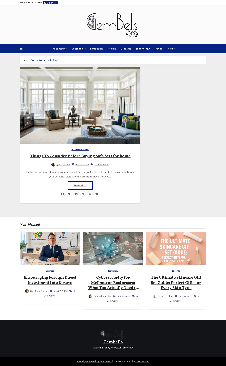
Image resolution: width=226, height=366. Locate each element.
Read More (80, 185)
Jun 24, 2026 (60, 291)
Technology (143, 48)
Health (111, 48)
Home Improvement (80, 150)
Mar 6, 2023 (82, 164)
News (170, 48)
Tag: (45, 60)
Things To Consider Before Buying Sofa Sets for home (80, 156)
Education (96, 48)
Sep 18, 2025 (185, 296)
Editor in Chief (165, 296)
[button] (21, 49)
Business (77, 48)
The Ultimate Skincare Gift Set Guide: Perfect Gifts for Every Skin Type (176, 283)
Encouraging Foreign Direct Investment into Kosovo (50, 280)
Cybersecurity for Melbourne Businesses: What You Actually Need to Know (113, 285)
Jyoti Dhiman (63, 164)
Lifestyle (125, 48)
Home (24, 60)
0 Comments (102, 164)
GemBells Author (39, 291)
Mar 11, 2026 (123, 296)
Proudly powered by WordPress (94, 361)
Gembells (113, 342)
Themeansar (142, 361)
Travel (158, 48)
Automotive (60, 48)
